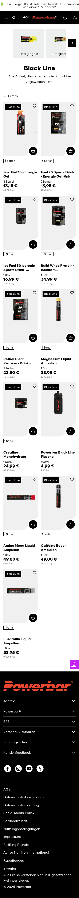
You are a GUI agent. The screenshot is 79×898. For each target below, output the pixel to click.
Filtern (13, 96)
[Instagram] (18, 768)
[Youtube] (29, 768)
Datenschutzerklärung (21, 805)
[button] (74, 18)
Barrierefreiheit (15, 821)
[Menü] (6, 17)
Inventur (9, 868)
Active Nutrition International (26, 852)
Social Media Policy (18, 813)
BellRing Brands (16, 844)
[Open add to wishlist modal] (34, 106)
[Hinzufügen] (33, 151)
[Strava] (40, 768)
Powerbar (23, 887)
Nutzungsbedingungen (21, 829)
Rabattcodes (13, 860)
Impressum (12, 836)
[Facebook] (7, 768)
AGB (7, 789)
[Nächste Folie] (72, 43)
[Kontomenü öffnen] (55, 17)
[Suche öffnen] (14, 17)
